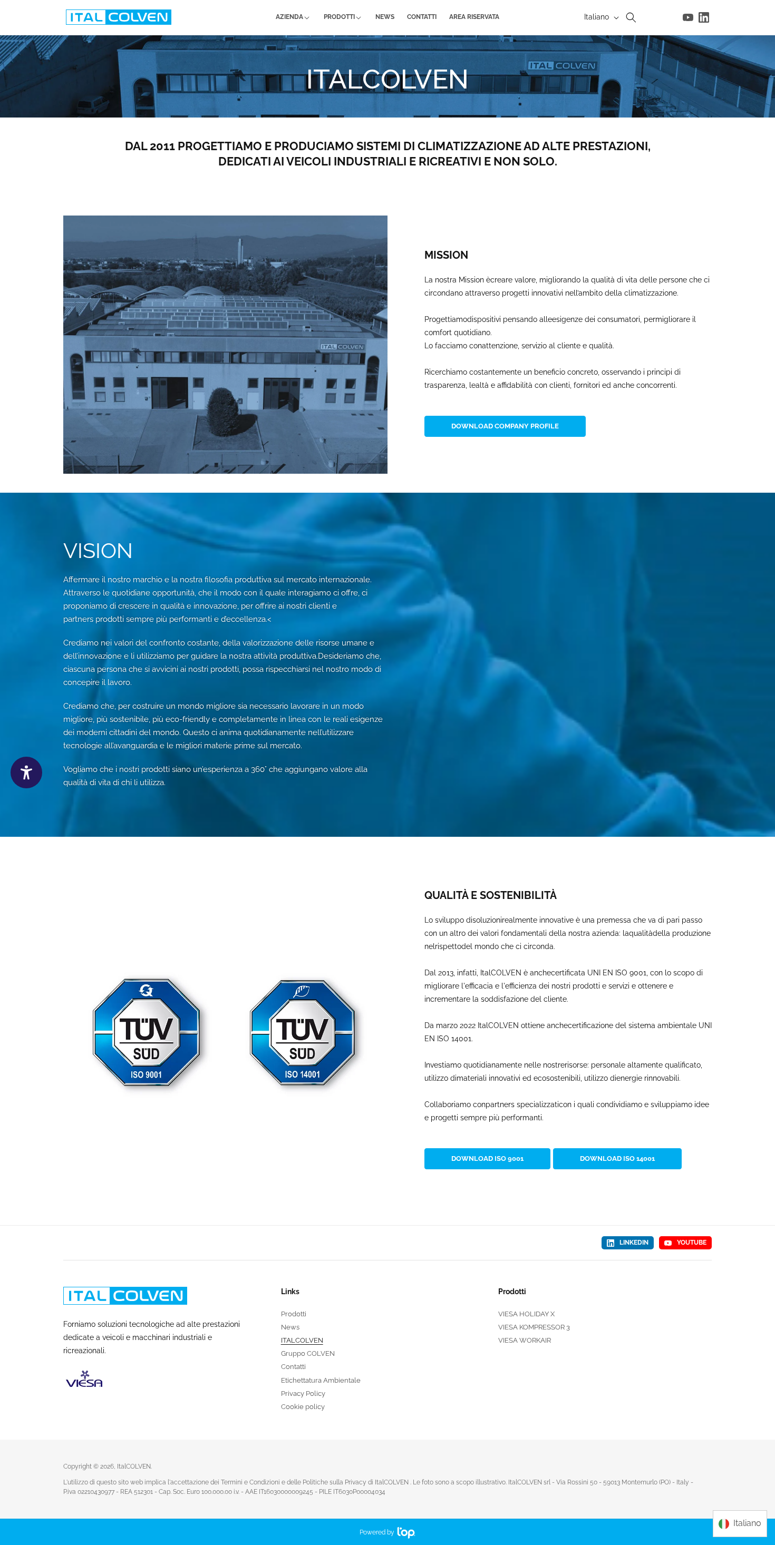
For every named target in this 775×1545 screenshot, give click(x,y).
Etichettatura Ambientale (321, 1380)
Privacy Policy (303, 1393)
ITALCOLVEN (302, 1340)
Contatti (293, 1367)
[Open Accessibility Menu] (26, 772)
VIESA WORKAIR (524, 1340)
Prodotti (293, 1314)
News (290, 1327)
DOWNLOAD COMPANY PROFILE (505, 426)
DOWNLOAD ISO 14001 (617, 1158)
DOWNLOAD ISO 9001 (487, 1158)
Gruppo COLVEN (308, 1353)
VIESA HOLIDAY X (526, 1314)
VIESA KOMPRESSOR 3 (534, 1327)
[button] (631, 17)
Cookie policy (303, 1407)
